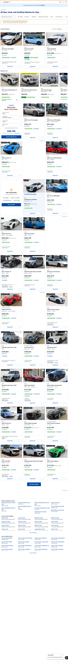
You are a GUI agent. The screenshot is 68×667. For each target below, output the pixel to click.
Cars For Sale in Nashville (40, 538)
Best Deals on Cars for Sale (57, 510)
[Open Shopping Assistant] (66, 657)
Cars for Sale (3, 9)
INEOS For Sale (38, 525)
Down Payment (5, 120)
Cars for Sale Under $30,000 (57, 506)
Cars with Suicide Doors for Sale (42, 508)
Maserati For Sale (39, 517)
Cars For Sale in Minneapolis (24, 545)
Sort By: (54, 29)
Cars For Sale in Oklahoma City (42, 545)
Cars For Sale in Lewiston (57, 545)
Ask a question (11, 204)
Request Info (10, 66)
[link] (13, 57)
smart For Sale (54, 521)
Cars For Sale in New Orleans (58, 538)
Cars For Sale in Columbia (57, 549)
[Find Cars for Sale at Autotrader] (6, 2)
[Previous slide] (2, 87)
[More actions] (20, 66)
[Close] (62, 655)
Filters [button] (21, 16)
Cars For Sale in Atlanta (7, 549)
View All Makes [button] (33, 532)
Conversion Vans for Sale (24, 502)
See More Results (34, 484)
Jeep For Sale (5, 529)
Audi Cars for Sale (55, 502)
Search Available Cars (11, 136)
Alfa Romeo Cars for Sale (40, 511)
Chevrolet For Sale (6, 521)
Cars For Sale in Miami (7, 538)
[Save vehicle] (20, 34)
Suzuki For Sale (54, 525)
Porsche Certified (6, 307)
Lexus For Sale (21, 517)
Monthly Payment (6, 112)
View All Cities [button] (33, 553)
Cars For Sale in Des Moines (57, 541)
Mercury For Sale (55, 517)
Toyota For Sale (5, 525)
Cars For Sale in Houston (7, 545)
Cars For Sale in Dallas (7, 541)
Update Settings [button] (17, 133)
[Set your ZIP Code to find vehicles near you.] (40, 12)
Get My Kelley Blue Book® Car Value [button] (11, 128)
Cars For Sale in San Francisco (25, 538)
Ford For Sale (5, 517)
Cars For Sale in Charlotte (24, 549)
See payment (4, 55)
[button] (60, 2)
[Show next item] (42, 186)
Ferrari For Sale (38, 521)
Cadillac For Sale (22, 521)
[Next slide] (65, 87)
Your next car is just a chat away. (34, 5)
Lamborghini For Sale (40, 529)
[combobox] (8, 16)
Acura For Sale (21, 529)
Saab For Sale (54, 529)
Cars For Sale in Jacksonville (41, 541)
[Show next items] (65, 17)
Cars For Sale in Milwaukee (41, 549)
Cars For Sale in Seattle (23, 541)
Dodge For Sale (21, 525)
